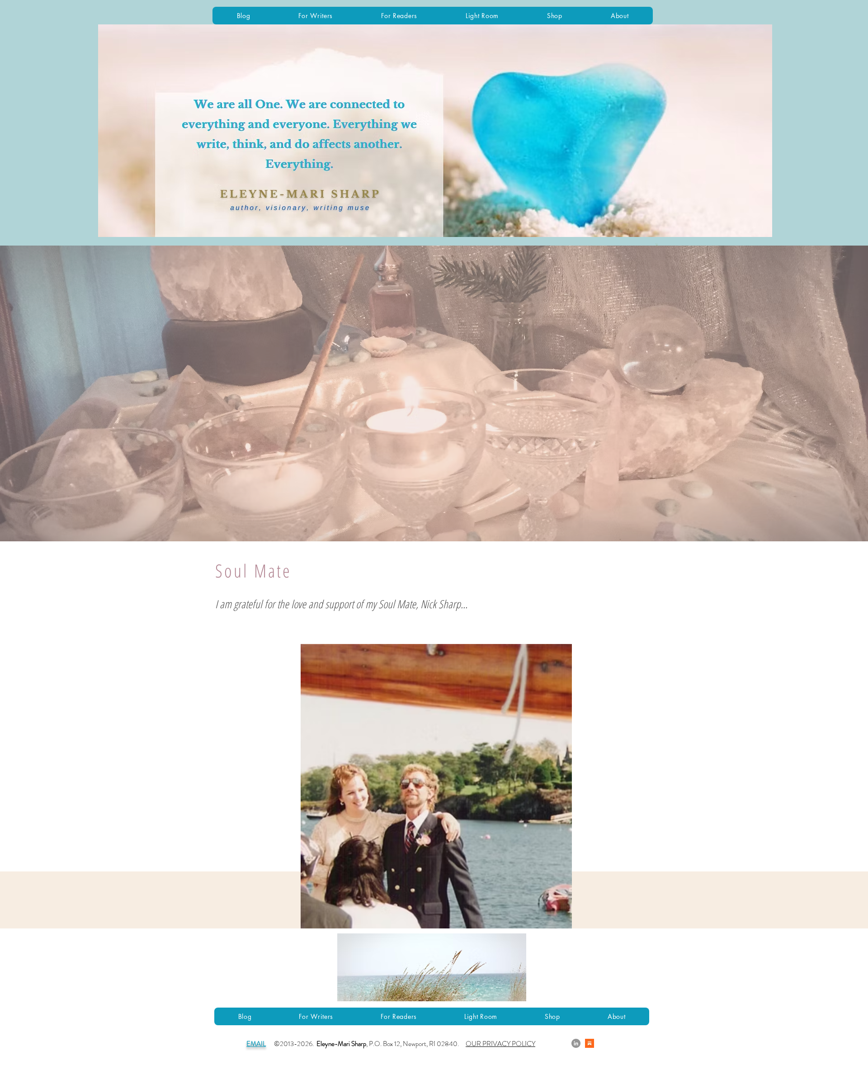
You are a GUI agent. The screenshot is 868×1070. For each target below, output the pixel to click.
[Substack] (589, 1043)
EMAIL (256, 1044)
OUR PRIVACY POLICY (500, 1044)
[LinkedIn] (575, 1043)
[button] (657, 244)
